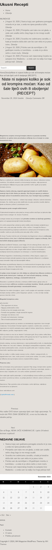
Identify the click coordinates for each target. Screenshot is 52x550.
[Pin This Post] (1, 189)
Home (7, 13)
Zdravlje (8, 16)
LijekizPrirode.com (7, 503)
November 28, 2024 (9, 154)
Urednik (21, 154)
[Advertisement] (26, 100)
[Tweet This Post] (0, 189)
